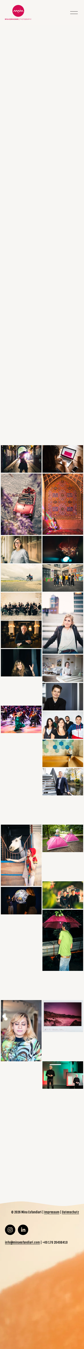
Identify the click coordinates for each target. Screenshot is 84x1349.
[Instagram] (10, 1230)
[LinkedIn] (23, 1230)
